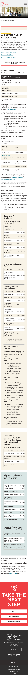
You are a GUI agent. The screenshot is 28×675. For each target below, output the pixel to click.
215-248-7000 (14, 646)
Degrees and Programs (14, 673)
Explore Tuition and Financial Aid (11, 28)
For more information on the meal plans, (13, 178)
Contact (14, 649)
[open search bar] (22, 4)
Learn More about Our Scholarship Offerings (14, 63)
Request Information (14, 621)
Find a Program (14, 616)
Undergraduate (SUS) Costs (8, 52)
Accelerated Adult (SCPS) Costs (10, 58)
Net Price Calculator (11, 109)
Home (2, 20)
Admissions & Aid (9, 20)
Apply (14, 611)
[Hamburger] (25, 3)
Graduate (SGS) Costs (7, 55)
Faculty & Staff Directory (14, 669)
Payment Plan (13, 573)
